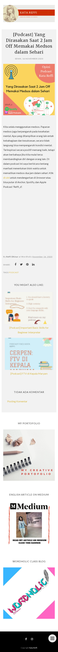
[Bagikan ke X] (21, 264)
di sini (6, 177)
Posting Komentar (17, 401)
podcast (14, 272)
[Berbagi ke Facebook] (15, 264)
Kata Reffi (33, 648)
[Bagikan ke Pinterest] (27, 264)
